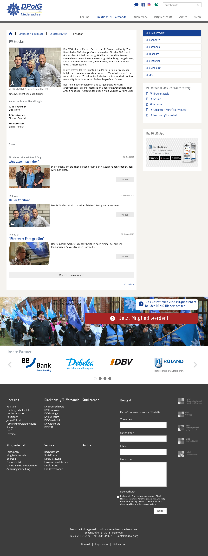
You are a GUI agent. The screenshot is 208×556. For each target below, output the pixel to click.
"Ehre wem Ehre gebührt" (27, 239)
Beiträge (11, 458)
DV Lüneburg (152, 54)
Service (182, 17)
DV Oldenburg (153, 68)
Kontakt (85, 544)
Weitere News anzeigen (71, 275)
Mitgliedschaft (163, 17)
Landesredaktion (15, 413)
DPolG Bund (51, 465)
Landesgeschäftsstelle (18, 410)
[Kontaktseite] (135, 5)
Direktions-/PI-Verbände (111, 17)
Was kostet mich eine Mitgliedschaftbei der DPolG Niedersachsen (170, 304)
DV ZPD (149, 75)
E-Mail (124, 446)
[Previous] (10, 364)
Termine (11, 433)
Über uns (83, 17)
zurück (130, 284)
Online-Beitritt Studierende (21, 465)
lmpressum (101, 544)
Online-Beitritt (14, 462)
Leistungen (12, 451)
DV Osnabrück (153, 61)
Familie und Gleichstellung (21, 423)
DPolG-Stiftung (52, 458)
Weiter (160, 511)
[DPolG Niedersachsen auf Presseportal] (155, 5)
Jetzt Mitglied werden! (143, 318)
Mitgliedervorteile (16, 455)
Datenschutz (128, 491)
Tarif (8, 430)
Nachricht (126, 459)
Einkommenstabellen (56, 462)
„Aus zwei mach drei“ (24, 162)
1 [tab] (95, 378)
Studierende (140, 17)
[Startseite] (10, 34)
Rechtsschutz (51, 451)
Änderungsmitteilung (18, 468)
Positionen (12, 416)
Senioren (11, 427)
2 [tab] (100, 378)
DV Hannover (153, 40)
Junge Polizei (13, 420)
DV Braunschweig (58, 34)
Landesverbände (53, 468)
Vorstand (11, 406)
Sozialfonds (50, 455)
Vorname (126, 419)
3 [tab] (105, 378)
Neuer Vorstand (20, 200)
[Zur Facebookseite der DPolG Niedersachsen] (142, 5)
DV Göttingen (153, 47)
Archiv (198, 17)
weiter (125, 179)
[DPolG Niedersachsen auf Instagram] (148, 5)
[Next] (195, 364)
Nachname (127, 432)
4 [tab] (109, 378)
